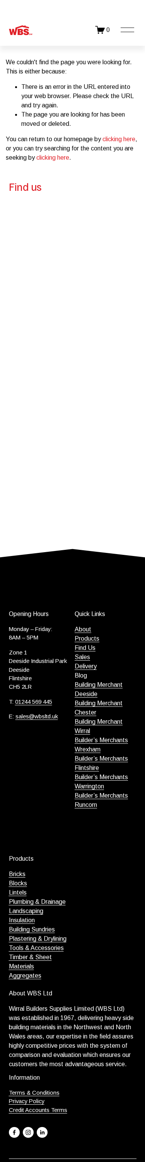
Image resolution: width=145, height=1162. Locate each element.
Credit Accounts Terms (38, 1110)
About (83, 629)
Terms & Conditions (34, 1092)
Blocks (18, 883)
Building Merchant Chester (99, 708)
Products (87, 638)
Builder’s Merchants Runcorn (101, 800)
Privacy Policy (26, 1101)
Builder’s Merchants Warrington (101, 782)
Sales (82, 657)
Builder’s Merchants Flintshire (101, 763)
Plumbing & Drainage (37, 901)
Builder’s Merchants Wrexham (101, 745)
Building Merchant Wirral (99, 726)
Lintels (18, 892)
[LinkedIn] (42, 1132)
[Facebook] (14, 1132)
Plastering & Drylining (38, 938)
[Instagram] (28, 1132)
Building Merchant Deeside (99, 689)
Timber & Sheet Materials (30, 962)
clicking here (118, 139)
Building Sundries (32, 929)
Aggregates (25, 975)
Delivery (86, 666)
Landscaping (26, 911)
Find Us (85, 647)
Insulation (22, 920)
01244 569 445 (33, 701)
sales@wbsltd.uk (36, 716)
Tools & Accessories (36, 948)
